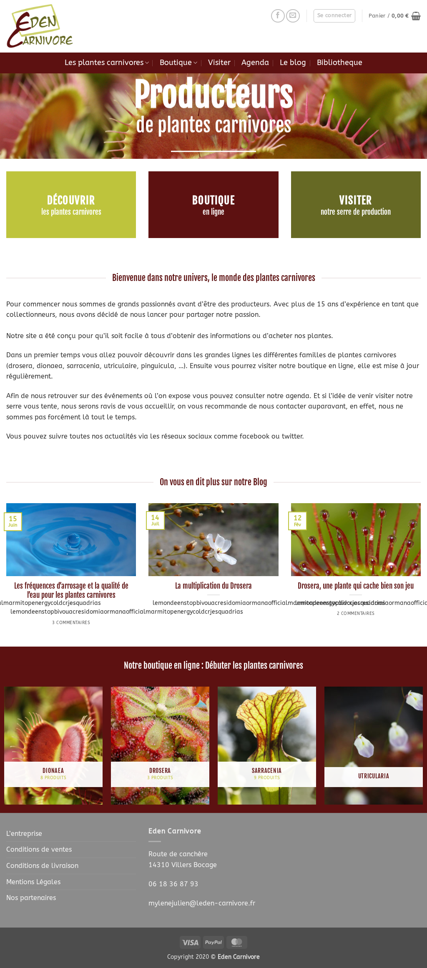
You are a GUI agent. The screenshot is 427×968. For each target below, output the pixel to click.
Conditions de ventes (39, 849)
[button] (335, 16)
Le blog (293, 62)
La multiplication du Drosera (213, 586)
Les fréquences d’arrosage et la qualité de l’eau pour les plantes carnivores (71, 590)
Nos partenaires (31, 898)
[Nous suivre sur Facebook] (278, 16)
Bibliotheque (339, 62)
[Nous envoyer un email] (293, 16)
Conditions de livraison (42, 866)
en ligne (213, 212)
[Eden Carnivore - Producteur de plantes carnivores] (48, 26)
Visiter (219, 62)
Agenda (255, 62)
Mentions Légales (33, 882)
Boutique (176, 62)
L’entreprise (24, 834)
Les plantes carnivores (104, 62)
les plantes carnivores (71, 212)
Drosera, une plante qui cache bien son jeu (356, 586)
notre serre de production (356, 212)
